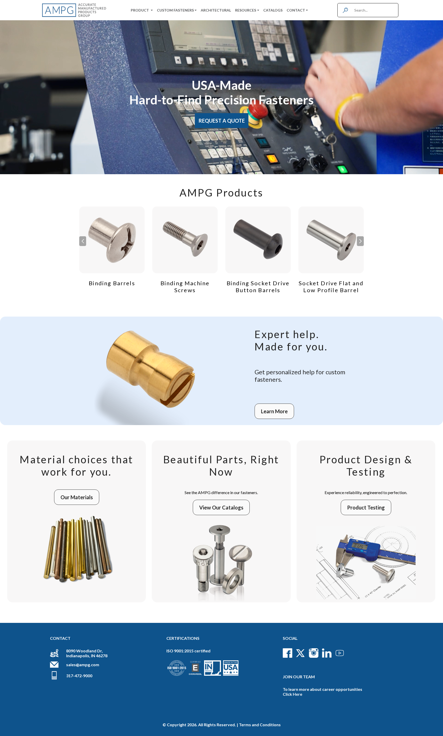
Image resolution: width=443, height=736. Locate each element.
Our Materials (77, 497)
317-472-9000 (79, 675)
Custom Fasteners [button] (175, 10)
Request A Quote (221, 120)
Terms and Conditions (260, 724)
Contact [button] (296, 10)
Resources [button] (245, 10)
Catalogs (273, 10)
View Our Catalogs (221, 507)
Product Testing (366, 507)
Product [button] (140, 10)
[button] (360, 241)
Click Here (292, 694)
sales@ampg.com (82, 664)
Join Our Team (299, 676)
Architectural (216, 10)
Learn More (274, 411)
